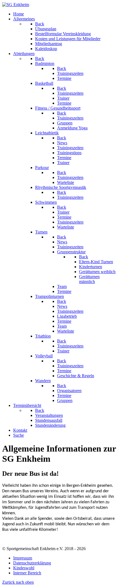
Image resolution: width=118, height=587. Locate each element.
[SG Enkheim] (15, 4)
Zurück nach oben (18, 582)
